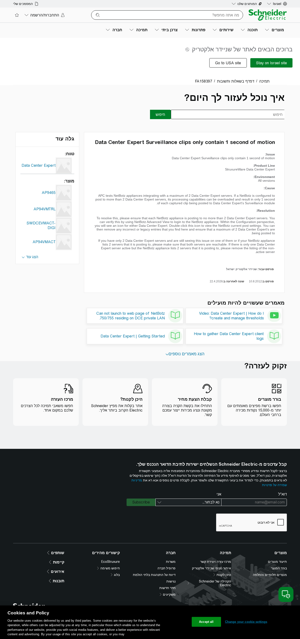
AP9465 (49, 192)
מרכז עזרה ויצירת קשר (215, 561)
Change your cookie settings (246, 622)
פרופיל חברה (167, 568)
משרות (171, 561)
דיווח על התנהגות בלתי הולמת (154, 575)
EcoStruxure (110, 561)
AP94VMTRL (45, 209)
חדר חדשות (167, 588)
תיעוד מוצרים (277, 561)
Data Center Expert (39, 165)
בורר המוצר (279, 568)
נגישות (171, 581)
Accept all (206, 622)
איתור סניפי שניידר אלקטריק (211, 568)
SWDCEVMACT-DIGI (41, 225)
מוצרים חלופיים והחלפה (270, 575)
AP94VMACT (44, 242)
